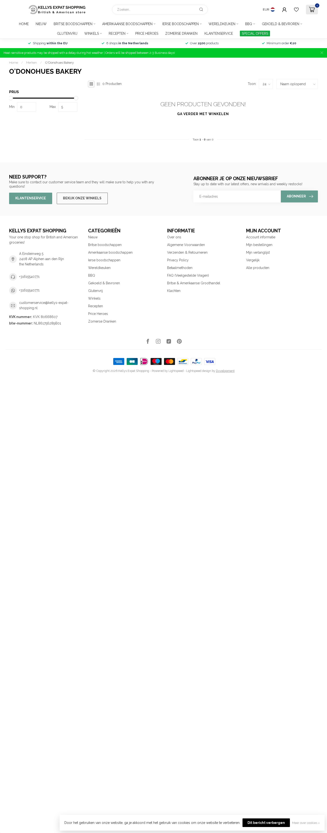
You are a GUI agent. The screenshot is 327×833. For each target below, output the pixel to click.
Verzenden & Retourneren (187, 252)
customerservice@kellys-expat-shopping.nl (43, 305)
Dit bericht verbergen (266, 823)
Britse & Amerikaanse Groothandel (193, 283)
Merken (31, 62)
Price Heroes (146, 33)
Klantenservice (218, 33)
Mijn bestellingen (259, 245)
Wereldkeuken (222, 24)
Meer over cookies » (306, 823)
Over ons (174, 237)
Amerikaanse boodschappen (127, 24)
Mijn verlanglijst (258, 252)
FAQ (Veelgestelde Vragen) (188, 275)
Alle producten (257, 268)
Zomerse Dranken (181, 33)
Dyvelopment (225, 371)
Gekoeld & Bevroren (280, 24)
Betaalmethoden (179, 268)
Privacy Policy (178, 260)
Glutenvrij (67, 33)
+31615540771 (29, 277)
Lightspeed (176, 371)
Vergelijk (252, 260)
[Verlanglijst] (296, 9)
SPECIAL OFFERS (255, 33)
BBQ (248, 24)
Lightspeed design (198, 371)
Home (24, 24)
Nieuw (41, 24)
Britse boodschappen (73, 24)
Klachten (173, 291)
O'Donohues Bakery (59, 62)
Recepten (117, 33)
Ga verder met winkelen (203, 114)
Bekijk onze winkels (82, 198)
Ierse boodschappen (180, 24)
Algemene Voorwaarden (186, 245)
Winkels (91, 33)
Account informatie (260, 237)
